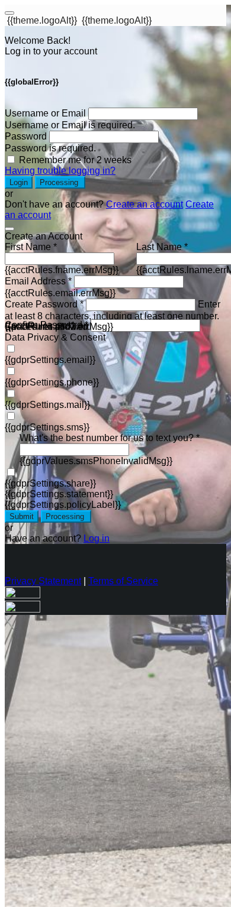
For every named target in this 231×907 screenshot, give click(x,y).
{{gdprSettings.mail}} (47, 405)
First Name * (31, 247)
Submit (21, 516)
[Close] (9, 229)
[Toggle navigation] (9, 13)
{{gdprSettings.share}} (50, 483)
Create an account (144, 204)
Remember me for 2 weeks (75, 160)
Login (18, 182)
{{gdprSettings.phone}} (52, 382)
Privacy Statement (43, 581)
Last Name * (162, 247)
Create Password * (44, 304)
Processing (60, 182)
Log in (97, 538)
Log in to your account (51, 51)
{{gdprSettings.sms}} (47, 427)
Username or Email (45, 113)
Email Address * (38, 281)
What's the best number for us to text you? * (110, 438)
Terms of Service (123, 581)
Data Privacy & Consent (55, 337)
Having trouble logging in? (60, 171)
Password (26, 136)
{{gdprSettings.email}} (50, 360)
